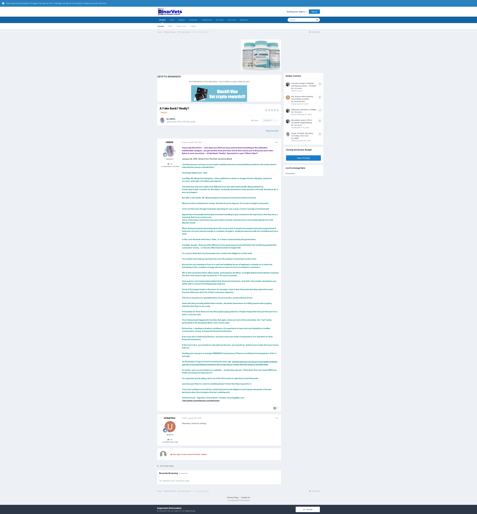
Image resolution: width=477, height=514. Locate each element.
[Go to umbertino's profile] (170, 426)
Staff (170, 26)
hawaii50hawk (299, 101)
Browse (162, 20)
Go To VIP (232, 20)
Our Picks (220, 20)
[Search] (317, 20)
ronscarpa (298, 88)
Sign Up (314, 12)
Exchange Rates (290, 173)
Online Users (181, 26)
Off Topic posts (189, 122)
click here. (103, 3)
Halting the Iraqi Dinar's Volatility (303, 110)
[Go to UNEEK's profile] (162, 120)
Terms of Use (190, 511)
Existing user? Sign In (296, 12)
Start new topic (272, 131)
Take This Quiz (303, 158)
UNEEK (172, 119)
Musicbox (244, 20)
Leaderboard (207, 20)
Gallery (193, 26)
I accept (308, 509)
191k (171, 440)
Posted (191, 142)
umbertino (169, 418)
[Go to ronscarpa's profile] (288, 84)
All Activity (193, 20)
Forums (161, 26)
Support (182, 20)
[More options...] (276, 142)
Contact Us (245, 497)
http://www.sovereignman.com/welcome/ (200, 400)
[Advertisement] (178, 54)
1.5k (171, 164)
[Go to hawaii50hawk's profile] (288, 97)
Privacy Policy (233, 497)
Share (255, 120)
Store (172, 20)
